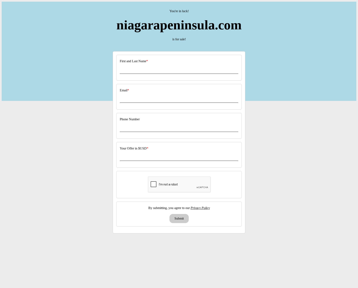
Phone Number (130, 119)
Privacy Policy (200, 208)
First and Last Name (133, 61)
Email (123, 90)
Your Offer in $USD (133, 148)
